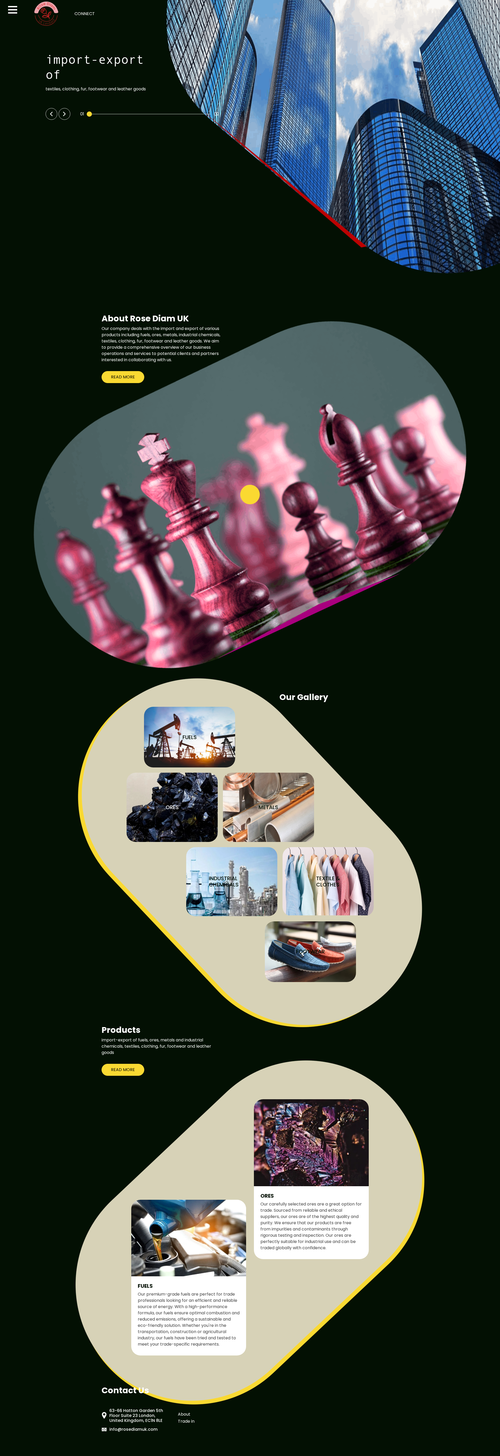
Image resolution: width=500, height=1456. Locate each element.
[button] (51, 114)
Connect (84, 14)
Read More (123, 377)
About (184, 1414)
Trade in (186, 1421)
